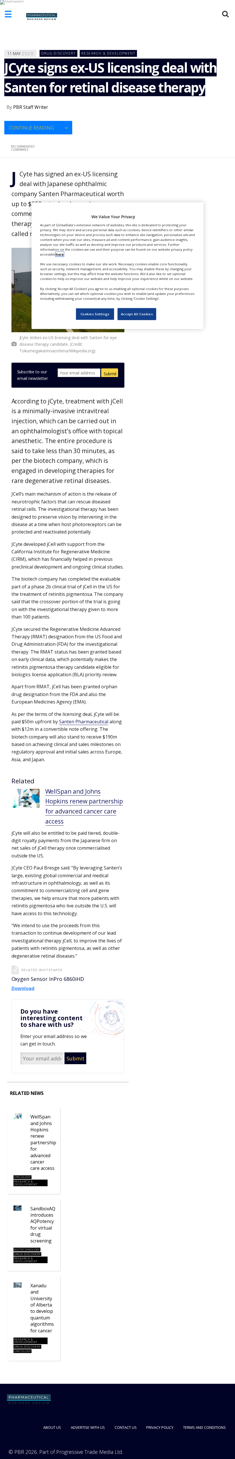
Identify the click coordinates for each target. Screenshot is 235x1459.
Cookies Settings (95, 314)
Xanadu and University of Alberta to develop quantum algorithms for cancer (42, 1308)
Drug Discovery (58, 53)
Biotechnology (27, 1249)
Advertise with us (88, 1427)
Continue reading (31, 128)
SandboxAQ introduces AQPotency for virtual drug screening (42, 1224)
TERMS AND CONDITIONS (204, 1427)
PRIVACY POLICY (159, 1427)
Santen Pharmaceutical (83, 721)
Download (22, 988)
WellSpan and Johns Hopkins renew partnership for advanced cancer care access (43, 1142)
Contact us (126, 1427)
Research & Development (108, 53)
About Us (52, 1427)
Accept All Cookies (137, 314)
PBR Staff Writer (30, 107)
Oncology (22, 1177)
